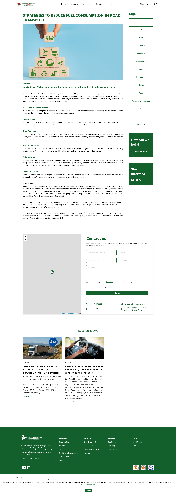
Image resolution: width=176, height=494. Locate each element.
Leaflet (63, 313)
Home (63, 4)
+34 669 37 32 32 (95, 309)
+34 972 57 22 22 (95, 304)
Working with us (114, 445)
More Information (88, 485)
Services (75, 4)
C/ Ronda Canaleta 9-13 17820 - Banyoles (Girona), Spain (135, 309)
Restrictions (141, 117)
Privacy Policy (110, 282)
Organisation (64, 442)
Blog (61, 460)
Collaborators (64, 456)
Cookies (136, 445)
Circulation (141, 45)
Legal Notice (137, 442)
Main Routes (88, 445)
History (141, 85)
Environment (141, 77)
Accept (88, 491)
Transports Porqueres (141, 101)
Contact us (112, 442)
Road (141, 93)
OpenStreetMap (71, 313)
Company (141, 53)
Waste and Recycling (91, 449)
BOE (141, 29)
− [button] (25, 239)
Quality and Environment (68, 453)
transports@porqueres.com (134, 304)
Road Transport (90, 442)
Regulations (141, 109)
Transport (141, 125)
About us (86, 4)
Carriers (141, 37)
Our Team (63, 449)
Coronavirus (141, 61)
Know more (26, 396)
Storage (87, 453)
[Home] (25, 4)
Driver (141, 69)
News (112, 4)
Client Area (144, 4)
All (141, 21)
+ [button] (25, 236)
